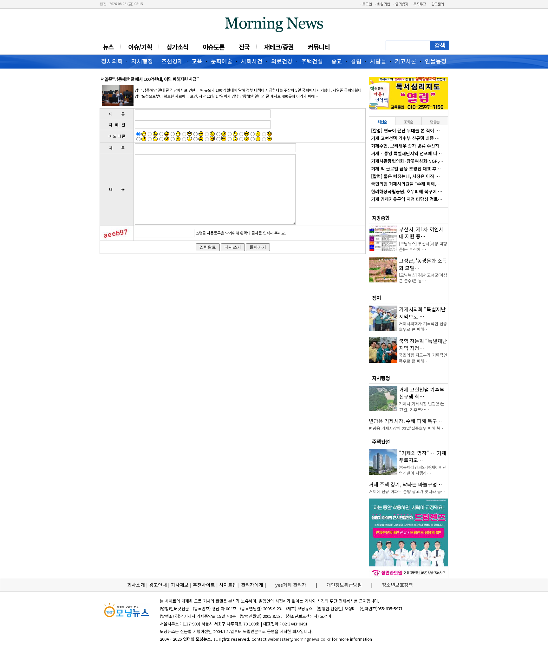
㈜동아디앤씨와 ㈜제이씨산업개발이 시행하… (423, 470)
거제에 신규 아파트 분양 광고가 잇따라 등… (407, 491)
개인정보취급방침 (344, 584)
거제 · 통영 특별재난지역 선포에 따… (406, 153)
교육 (197, 61)
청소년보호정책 (397, 584)
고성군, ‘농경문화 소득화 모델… (423, 264)
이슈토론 (213, 46)
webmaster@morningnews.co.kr (299, 639)
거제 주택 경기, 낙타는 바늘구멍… (405, 484)
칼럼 (356, 61)
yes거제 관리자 (291, 584)
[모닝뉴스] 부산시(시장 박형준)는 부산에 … (423, 246)
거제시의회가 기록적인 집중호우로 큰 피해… (423, 326)
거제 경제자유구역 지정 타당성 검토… (406, 199)
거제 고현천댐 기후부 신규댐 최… (421, 393)
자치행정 (142, 61)
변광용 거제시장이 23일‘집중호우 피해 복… (407, 428)
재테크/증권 (278, 46)
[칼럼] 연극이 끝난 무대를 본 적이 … (405, 130)
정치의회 (112, 61)
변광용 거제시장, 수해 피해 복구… (405, 421)
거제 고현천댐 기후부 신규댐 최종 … (405, 138)
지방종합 (381, 217)
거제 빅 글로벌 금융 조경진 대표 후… (406, 168)
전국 (244, 46)
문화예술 (221, 61)
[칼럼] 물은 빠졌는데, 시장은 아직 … (405, 176)
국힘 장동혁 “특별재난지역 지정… (423, 344)
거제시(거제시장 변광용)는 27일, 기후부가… (422, 407)
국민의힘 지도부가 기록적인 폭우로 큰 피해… (423, 358)
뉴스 (108, 46)
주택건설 (312, 61)
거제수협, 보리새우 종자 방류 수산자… (407, 145)
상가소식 (177, 46)
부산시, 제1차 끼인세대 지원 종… (421, 232)
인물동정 (436, 61)
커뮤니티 (318, 46)
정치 (376, 297)
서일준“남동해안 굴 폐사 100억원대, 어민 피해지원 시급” (150, 79)
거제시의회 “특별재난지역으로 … (422, 312)
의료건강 (282, 61)
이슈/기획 (140, 46)
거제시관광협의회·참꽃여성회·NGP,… (407, 161)
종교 (336, 61)
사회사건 (252, 61)
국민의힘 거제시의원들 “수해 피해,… (405, 184)
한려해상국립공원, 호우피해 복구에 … (406, 191)
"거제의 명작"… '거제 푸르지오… (422, 456)
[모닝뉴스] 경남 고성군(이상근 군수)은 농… (423, 278)
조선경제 (172, 61)
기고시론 (405, 61)
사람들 (378, 61)
